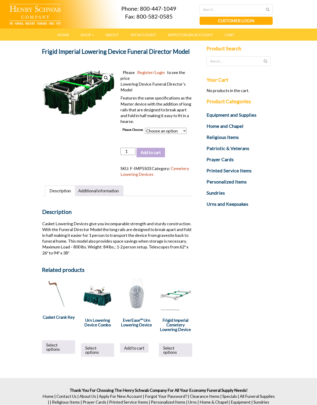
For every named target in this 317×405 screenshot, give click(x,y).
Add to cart (151, 152)
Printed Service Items (128, 402)
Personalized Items (168, 402)
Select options (53, 347)
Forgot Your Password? (166, 396)
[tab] (60, 191)
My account (143, 34)
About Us (87, 396)
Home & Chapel (214, 402)
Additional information (98, 190)
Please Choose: (132, 130)
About (112, 34)
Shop (86, 34)
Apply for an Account (190, 34)
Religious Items (66, 402)
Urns (192, 402)
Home (63, 34)
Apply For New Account (120, 396)
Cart (230, 34)
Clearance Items (205, 396)
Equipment (241, 402)
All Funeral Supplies (257, 396)
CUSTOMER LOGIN (236, 20)
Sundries (261, 402)
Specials (229, 396)
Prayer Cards (94, 402)
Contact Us (66, 396)
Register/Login (151, 72)
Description (60, 190)
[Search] (267, 9)
